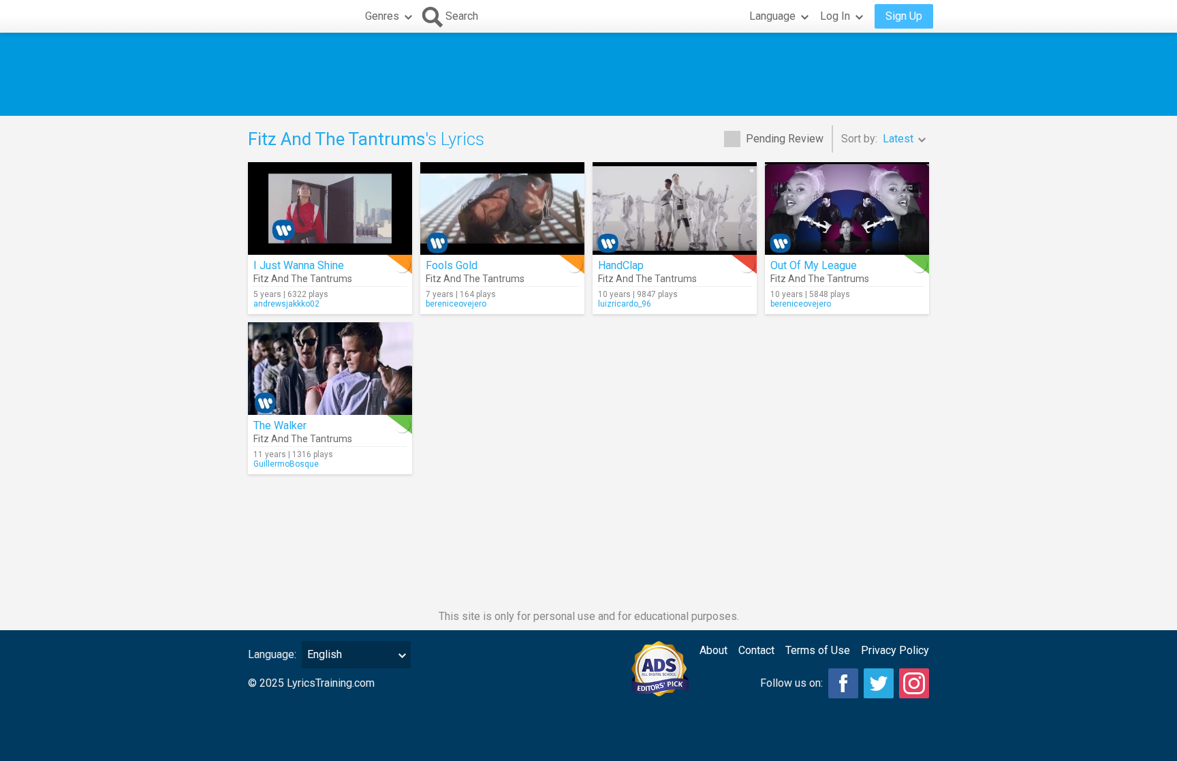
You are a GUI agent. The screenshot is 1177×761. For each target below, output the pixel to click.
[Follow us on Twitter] (879, 683)
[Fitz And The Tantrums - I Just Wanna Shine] (330, 208)
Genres (382, 16)
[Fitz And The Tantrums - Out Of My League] (847, 208)
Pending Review (784, 138)
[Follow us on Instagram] (914, 683)
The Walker (280, 425)
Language (772, 16)
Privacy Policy (895, 650)
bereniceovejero (456, 304)
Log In (835, 16)
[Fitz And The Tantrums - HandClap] (675, 208)
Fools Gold (451, 265)
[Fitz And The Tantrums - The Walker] (330, 368)
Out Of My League (813, 265)
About (713, 650)
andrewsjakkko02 (286, 304)
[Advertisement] (588, 74)
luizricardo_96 (624, 304)
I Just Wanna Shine (298, 265)
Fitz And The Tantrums (302, 278)
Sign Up (903, 16)
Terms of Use (817, 650)
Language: (272, 654)
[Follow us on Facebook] (843, 683)
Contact (756, 650)
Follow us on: (791, 683)
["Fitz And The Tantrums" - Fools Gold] (502, 208)
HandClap (621, 265)
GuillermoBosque (286, 464)
